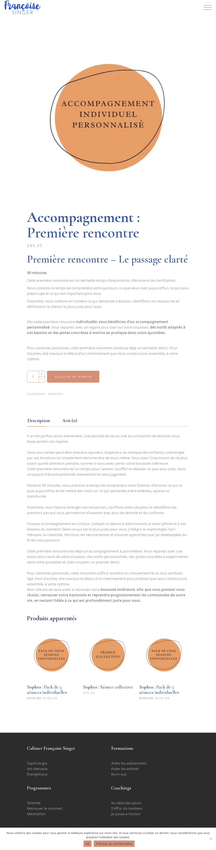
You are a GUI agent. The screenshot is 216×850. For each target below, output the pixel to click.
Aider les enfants (125, 768)
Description (39, 420)
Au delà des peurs (126, 802)
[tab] (44, 420)
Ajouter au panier (73, 377)
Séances (55, 394)
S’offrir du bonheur (127, 808)
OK (88, 843)
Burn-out (118, 774)
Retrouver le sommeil (44, 808)
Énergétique (37, 774)
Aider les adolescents (128, 763)
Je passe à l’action (125, 813)
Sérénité (33, 802)
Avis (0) (69, 420)
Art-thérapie (37, 768)
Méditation (36, 813)
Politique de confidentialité (114, 843)
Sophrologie (37, 763)
